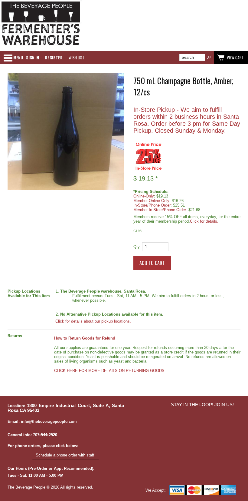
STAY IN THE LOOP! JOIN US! (202, 404)
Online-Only (143, 196)
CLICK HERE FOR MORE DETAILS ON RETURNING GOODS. (110, 370)
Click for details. (204, 221)
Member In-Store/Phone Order (159, 209)
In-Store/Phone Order (152, 205)
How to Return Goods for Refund (84, 338)
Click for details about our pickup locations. (92, 321)
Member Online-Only (151, 200)
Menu (18, 58)
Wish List (76, 58)
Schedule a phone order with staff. (66, 455)
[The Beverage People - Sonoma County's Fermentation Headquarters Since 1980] (41, 45)
